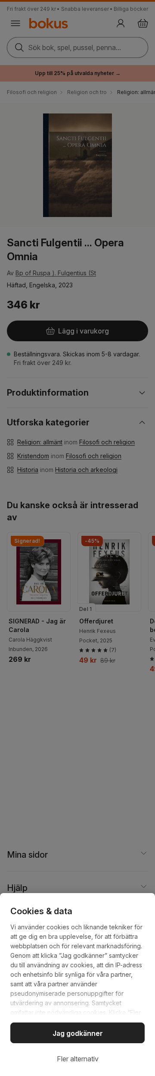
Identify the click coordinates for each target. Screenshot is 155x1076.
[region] (77, 984)
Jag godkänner (78, 1033)
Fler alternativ (78, 1058)
